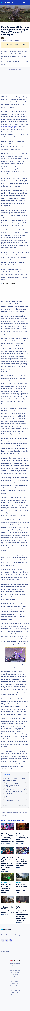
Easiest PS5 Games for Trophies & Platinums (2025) (6, 888)
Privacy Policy (5, 951)
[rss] (2, 940)
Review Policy (14, 949)
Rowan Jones (19, 843)
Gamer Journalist (15, 981)
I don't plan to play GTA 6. (14, 800)
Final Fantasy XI (21, 59)
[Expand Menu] (24, 2)
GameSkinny (15, 983)
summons (18, 137)
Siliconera (15, 974)
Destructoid (15, 979)
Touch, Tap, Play (15, 990)
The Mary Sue (15, 988)
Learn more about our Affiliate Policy (9, 817)
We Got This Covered (15, 976)
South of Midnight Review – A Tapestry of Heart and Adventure (22, 837)
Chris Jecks (19, 894)
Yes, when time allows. (13, 797)
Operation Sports (15, 985)
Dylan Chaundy (5, 843)
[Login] (27, 2)
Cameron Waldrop (6, 894)
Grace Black (4, 871)
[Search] (17, 2)
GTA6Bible (15, 997)
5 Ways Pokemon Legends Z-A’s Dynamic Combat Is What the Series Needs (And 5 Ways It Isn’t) (22, 913)
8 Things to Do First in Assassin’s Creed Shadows (7, 910)
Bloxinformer (15, 994)
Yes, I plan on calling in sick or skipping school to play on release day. (15, 791)
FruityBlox (15, 992)
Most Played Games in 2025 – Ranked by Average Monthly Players (7, 837)
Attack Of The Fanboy (15, 970)
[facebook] (10, 940)
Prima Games (15, 972)
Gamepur (15, 968)
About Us (3, 946)
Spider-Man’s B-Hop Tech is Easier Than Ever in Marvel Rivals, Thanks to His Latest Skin (7, 863)
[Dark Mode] (20, 2)
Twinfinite (15, 965)
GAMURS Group (25, 1001)
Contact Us (14, 946)
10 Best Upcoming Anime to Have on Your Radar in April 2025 (22, 862)
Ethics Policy (4, 949)
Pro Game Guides (15, 963)
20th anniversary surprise (9, 127)
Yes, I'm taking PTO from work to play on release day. (15, 785)
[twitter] (6, 940)
